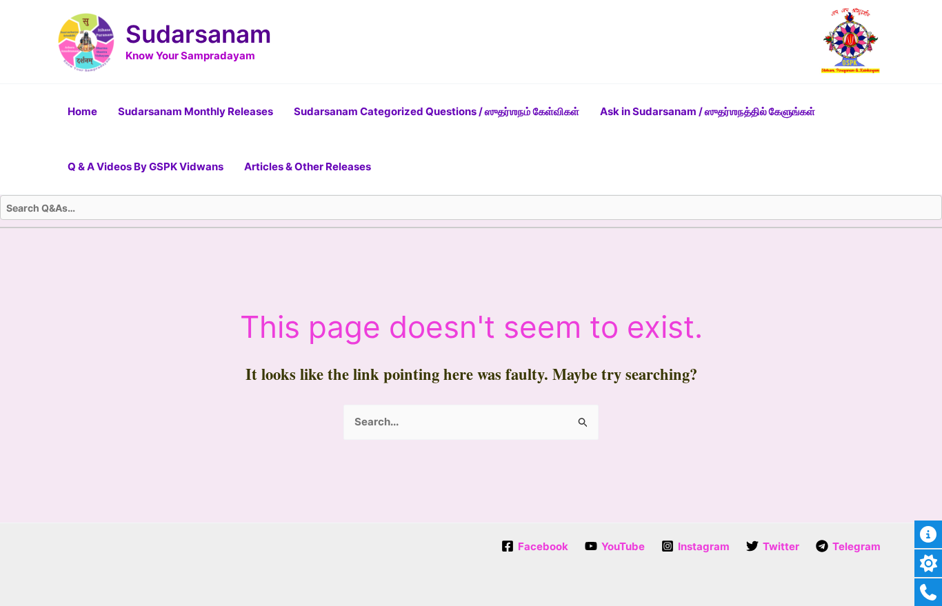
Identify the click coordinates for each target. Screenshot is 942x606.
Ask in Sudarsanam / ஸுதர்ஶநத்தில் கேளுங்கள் (707, 111)
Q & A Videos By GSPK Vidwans (145, 166)
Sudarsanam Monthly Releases (195, 111)
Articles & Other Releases (307, 166)
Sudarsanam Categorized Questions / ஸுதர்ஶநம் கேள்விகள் (436, 111)
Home (82, 111)
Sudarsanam (198, 33)
